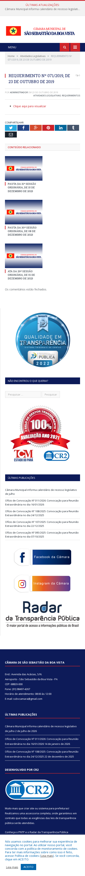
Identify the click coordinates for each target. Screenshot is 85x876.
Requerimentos (71, 95)
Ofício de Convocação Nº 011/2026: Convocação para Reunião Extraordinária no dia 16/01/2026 (43, 9)
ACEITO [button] (28, 867)
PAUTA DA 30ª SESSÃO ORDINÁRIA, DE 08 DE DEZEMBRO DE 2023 (22, 231)
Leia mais (47, 855)
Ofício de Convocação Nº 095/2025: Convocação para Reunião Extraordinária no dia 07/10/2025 (42, 534)
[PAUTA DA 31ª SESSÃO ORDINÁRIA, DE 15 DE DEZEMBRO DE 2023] (23, 168)
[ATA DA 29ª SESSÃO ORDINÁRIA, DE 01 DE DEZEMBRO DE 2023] (23, 256)
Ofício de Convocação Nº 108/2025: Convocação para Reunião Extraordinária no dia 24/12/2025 (42, 513)
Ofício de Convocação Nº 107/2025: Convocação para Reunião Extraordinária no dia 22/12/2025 (42, 524)
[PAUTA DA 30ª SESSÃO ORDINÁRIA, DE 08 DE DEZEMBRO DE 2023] (23, 212)
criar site (29, 808)
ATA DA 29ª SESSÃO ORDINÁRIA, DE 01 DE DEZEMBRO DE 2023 (21, 274)
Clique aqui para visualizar (29, 106)
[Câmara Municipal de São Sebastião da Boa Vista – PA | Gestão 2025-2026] (42, 30)
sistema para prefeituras (54, 808)
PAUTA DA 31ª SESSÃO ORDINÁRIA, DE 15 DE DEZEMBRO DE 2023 (22, 187)
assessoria (32, 813)
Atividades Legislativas (47, 95)
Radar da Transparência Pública (49, 832)
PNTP (21, 832)
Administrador (19, 92)
